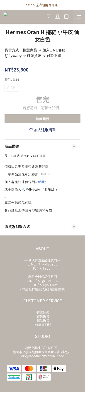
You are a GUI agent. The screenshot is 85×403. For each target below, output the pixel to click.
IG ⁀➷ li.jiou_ (42, 268)
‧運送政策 (42, 316)
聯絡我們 (42, 119)
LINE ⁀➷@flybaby (42, 264)
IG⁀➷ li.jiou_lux (45, 285)
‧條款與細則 (42, 325)
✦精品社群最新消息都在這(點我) (42, 289)
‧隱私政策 (42, 321)
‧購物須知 (42, 312)
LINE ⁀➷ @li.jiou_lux (42, 281)
